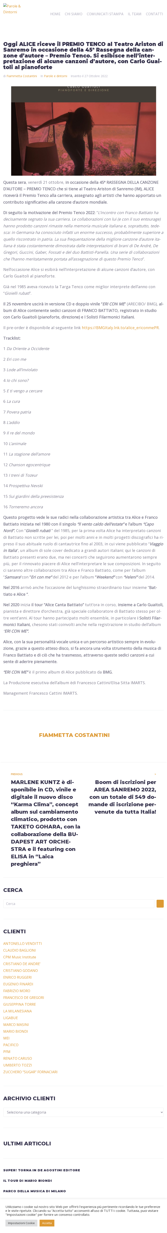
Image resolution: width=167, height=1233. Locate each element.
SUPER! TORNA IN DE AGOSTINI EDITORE (41, 1170)
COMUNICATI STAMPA (105, 14)
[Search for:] (78, 903)
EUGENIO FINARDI (18, 984)
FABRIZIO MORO (16, 990)
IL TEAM (135, 14)
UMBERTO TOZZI (17, 1065)
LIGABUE (10, 1017)
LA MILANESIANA (17, 1011)
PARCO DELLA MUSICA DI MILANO (34, 1191)
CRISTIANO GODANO (20, 970)
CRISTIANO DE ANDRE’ (21, 963)
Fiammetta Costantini (22, 76)
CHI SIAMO (73, 14)
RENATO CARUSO (17, 1058)
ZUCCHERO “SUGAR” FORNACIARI (30, 1072)
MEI (6, 1038)
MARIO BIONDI (15, 1031)
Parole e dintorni (55, 76)
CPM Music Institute (19, 957)
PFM (6, 1051)
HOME (55, 14)
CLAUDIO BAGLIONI (19, 950)
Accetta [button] (47, 1223)
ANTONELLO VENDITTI (22, 943)
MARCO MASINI (16, 1024)
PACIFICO (10, 1045)
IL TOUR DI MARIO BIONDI (27, 1181)
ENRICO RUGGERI (17, 977)
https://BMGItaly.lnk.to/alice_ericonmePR (120, 327)
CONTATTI (154, 14)
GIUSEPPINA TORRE (19, 1004)
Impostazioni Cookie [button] (21, 1223)
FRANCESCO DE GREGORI (23, 997)
